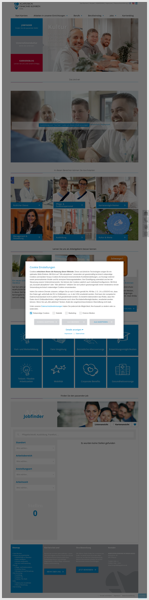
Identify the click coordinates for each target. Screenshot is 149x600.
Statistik (59, 313)
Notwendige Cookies (41, 313)
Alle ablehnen (73, 322)
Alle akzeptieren (101, 322)
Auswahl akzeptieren (45, 322)
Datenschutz (80, 333)
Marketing (72, 313)
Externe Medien (89, 313)
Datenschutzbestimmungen (51, 306)
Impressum (68, 333)
